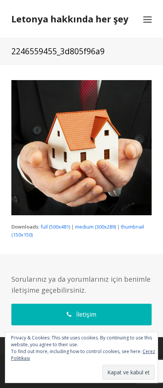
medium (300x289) (95, 226)
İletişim (86, 314)
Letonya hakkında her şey (70, 19)
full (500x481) (55, 226)
